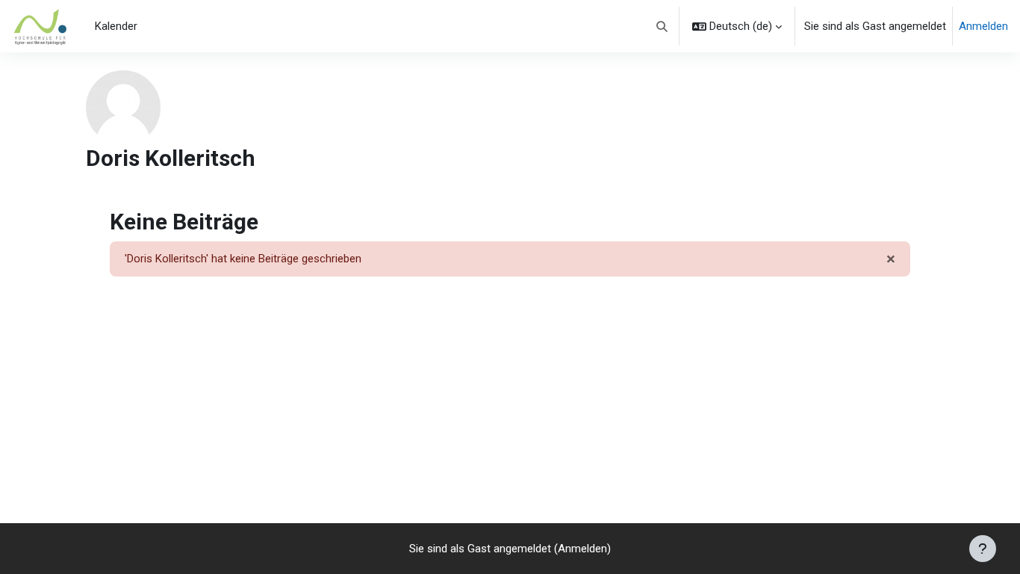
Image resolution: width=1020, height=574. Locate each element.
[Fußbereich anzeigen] (982, 548)
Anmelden (983, 26)
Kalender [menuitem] (116, 26)
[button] (663, 26)
